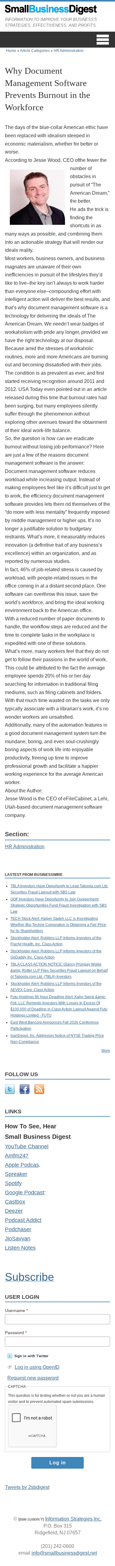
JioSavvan (17, 1239)
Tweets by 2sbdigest (27, 1487)
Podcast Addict (23, 1220)
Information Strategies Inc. (73, 1518)
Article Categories (35, 51)
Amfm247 (17, 1156)
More (106, 1051)
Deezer (14, 1211)
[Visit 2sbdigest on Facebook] (24, 1093)
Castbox (15, 1202)
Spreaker (16, 1174)
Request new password (33, 1378)
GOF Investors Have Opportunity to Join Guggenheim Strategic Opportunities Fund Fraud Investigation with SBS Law (58, 905)
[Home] (51, 13)
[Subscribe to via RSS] (39, 1093)
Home (11, 51)
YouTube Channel (26, 1146)
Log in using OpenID (37, 1367)
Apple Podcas (22, 1165)
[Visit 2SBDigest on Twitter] (10, 1093)
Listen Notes (20, 1248)
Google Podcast (24, 1192)
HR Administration (69, 51)
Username (16, 1310)
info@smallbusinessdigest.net (64, 1553)
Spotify (13, 1183)
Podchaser (18, 1229)
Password (16, 1332)
